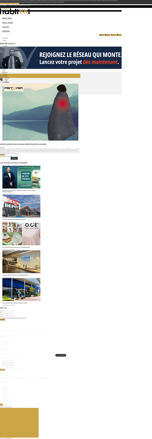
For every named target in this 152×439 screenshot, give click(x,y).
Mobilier (6, 31)
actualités (4, 378)
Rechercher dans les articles (6, 156)
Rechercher (14, 158)
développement (22, 378)
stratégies (49, 378)
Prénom (1, 311)
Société (1, 316)
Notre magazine (5, 386)
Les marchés (4, 46)
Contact (4, 69)
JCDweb (22, 402)
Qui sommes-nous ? (6, 396)
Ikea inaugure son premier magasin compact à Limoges (14, 302)
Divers (4, 345)
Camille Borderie (5, 82)
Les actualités (5, 387)
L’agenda (4, 391)
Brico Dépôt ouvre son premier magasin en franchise (14, 219)
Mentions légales (5, 21)
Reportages (4, 75)
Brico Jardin (7, 22)
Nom (1, 312)
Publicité (4, 15)
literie (40, 378)
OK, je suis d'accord (4, 3)
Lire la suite (2, 154)
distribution (15, 378)
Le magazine (5, 38)
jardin (38, 378)
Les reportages (5, 389)
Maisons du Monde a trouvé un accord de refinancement (15, 275)
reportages (44, 378)
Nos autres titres (5, 394)
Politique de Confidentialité (13, 3)
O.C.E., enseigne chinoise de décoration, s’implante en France (16, 247)
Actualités (4, 40)
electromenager (29, 378)
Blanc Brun (7, 18)
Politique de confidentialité (7, 400)
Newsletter (4, 393)
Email (1, 314)
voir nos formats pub (61, 355)
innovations (34, 378)
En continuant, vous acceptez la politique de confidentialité (13, 318)
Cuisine (5, 27)
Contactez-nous (5, 397)
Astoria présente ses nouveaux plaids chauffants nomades (23, 144)
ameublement (10, 378)
